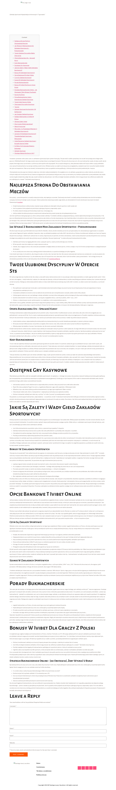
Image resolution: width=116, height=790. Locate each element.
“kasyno (16, 107)
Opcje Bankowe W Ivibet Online (24, 75)
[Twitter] (83, 768)
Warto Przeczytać (19, 126)
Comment (13, 706)
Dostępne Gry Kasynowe (21, 65)
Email (12, 735)
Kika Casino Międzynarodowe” (23, 124)
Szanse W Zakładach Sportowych (24, 80)
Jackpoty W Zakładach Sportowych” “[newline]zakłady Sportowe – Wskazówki (25, 136)
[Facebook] (79, 768)
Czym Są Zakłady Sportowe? (23, 77)
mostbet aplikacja (54, 259)
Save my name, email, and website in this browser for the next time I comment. (34, 750)
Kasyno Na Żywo (19, 94)
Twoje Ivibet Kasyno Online (22, 102)
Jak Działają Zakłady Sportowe (23, 114)
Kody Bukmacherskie (20, 63)
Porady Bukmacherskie (21, 82)
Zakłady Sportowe (19, 151)
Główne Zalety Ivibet (20, 121)
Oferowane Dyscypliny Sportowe (24, 104)
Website (12, 742)
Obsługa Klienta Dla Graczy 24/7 (24, 153)
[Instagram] (87, 768)
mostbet (20, 202)
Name (12, 728)
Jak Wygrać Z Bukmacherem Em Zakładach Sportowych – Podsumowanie (24, 48)
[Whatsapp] (91, 768)
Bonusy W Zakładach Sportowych (24, 72)
